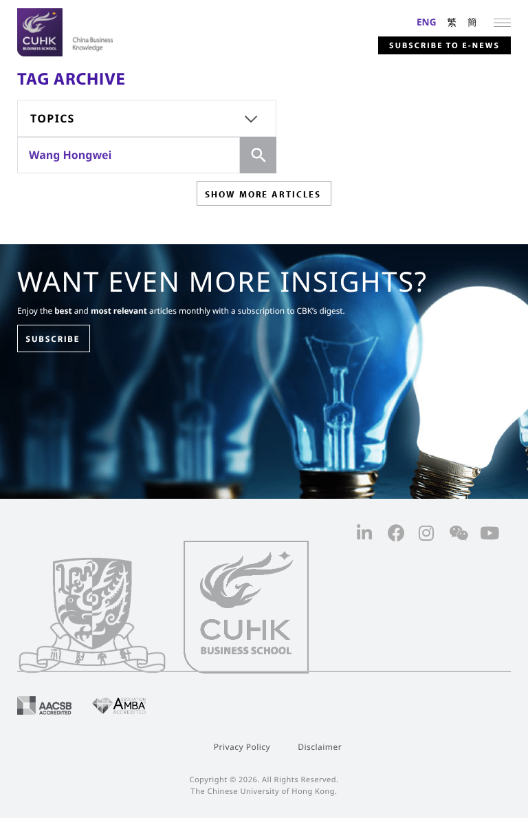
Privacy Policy (242, 747)
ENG (427, 21)
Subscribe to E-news (444, 46)
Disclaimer (320, 747)
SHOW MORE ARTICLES (263, 194)
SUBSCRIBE (52, 339)
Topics (52, 118)
